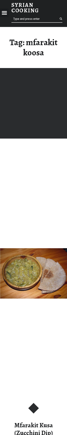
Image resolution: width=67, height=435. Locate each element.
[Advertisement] (33, 103)
